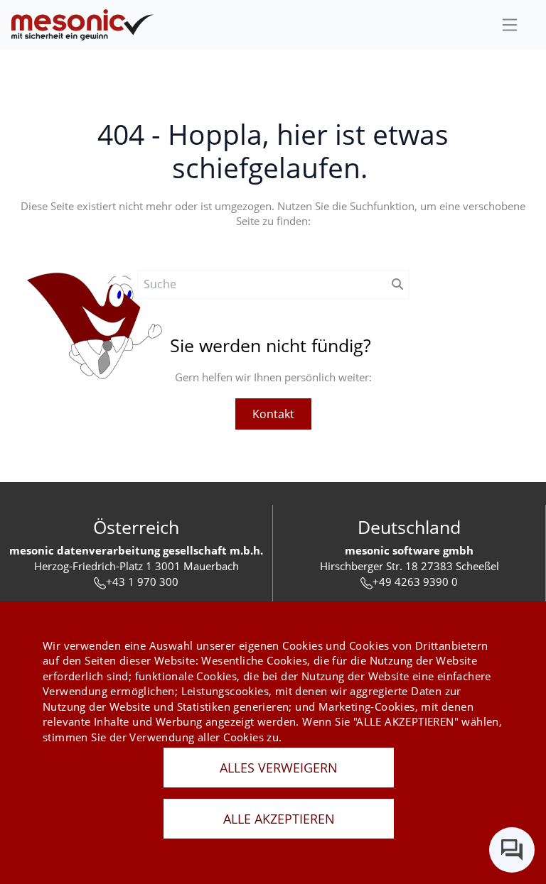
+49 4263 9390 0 (415, 581)
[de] (82, 25)
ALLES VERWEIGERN (279, 767)
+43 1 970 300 (142, 581)
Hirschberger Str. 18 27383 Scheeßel (409, 566)
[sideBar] (509, 25)
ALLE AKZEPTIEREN (279, 818)
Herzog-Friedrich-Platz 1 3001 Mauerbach (136, 566)
